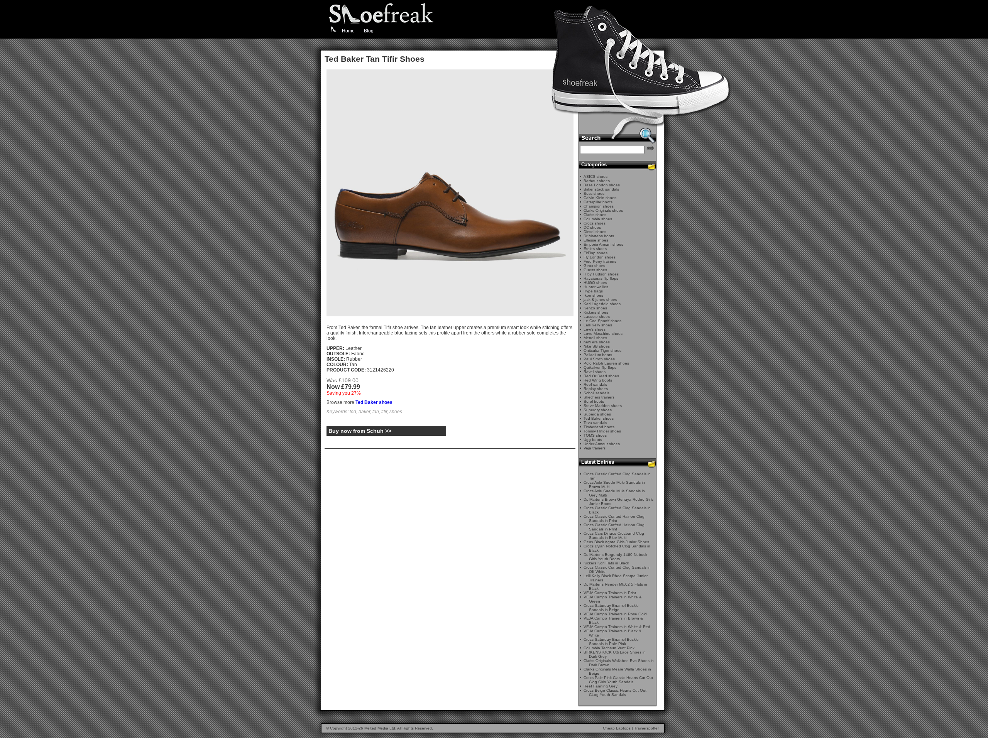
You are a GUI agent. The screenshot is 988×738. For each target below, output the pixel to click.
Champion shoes (599, 206)
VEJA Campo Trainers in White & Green (613, 599)
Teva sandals (595, 423)
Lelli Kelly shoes (598, 325)
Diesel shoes (595, 232)
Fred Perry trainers (600, 261)
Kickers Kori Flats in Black (606, 563)
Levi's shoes (595, 329)
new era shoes (597, 342)
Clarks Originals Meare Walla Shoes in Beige (617, 671)
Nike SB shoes (597, 346)
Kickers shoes (596, 312)
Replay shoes (596, 389)
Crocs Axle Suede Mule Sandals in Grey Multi (614, 493)
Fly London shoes (600, 257)
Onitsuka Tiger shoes (602, 350)
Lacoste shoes (597, 316)
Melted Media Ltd (379, 728)
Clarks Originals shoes (603, 210)
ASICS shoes (595, 176)
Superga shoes (597, 414)
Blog (369, 31)
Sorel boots (594, 401)
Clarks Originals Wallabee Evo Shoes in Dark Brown (619, 663)
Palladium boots (598, 355)
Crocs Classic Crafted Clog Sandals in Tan (617, 476)
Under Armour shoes (602, 444)
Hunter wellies (596, 287)
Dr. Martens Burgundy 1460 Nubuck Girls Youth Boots (615, 556)
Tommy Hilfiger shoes (602, 431)
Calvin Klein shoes (600, 198)
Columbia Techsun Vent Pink (609, 648)
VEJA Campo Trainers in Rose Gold (615, 614)
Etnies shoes (595, 249)
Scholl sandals (596, 393)
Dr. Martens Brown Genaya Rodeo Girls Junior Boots (618, 501)
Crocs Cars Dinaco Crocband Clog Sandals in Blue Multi (614, 535)
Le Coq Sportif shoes (602, 321)
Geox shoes (594, 265)
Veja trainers (595, 448)
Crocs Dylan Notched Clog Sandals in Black (617, 548)
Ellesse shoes (596, 240)
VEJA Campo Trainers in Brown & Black (613, 620)
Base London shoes (602, 185)
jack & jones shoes (600, 299)
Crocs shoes (595, 223)
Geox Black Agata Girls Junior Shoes (616, 542)
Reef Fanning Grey (601, 686)
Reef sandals (595, 384)
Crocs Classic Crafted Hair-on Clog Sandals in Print (614, 518)
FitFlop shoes (595, 253)
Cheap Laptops (617, 728)
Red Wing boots (598, 380)
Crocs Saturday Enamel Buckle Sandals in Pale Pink (611, 641)
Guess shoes (595, 270)
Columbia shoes (598, 219)
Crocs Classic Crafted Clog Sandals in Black (617, 510)
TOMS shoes (595, 435)
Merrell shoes (595, 338)
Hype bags (593, 291)
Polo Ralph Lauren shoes (606, 363)
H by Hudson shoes (601, 274)
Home (348, 31)
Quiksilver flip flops (600, 367)
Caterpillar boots (598, 202)
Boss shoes (594, 193)
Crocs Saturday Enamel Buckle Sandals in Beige (611, 607)
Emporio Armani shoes (603, 244)
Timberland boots (599, 427)
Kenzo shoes (595, 308)
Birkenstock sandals (601, 189)
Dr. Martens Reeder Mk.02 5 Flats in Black (615, 586)
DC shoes (592, 227)
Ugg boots (593, 439)
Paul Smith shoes (599, 359)
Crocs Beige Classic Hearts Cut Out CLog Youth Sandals (615, 692)
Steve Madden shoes (603, 406)
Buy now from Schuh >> (359, 431)
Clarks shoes (595, 215)
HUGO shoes (595, 282)
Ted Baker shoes (373, 402)
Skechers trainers (599, 397)
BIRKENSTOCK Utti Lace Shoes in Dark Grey (615, 654)
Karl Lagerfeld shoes (602, 304)
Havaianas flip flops (601, 278)
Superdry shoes (598, 410)
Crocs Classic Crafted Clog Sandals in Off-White (617, 569)
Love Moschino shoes (603, 333)
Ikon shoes (593, 295)
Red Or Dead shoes (601, 376)
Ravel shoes (595, 372)
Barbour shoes (597, 181)
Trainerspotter (646, 728)
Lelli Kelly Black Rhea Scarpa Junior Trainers (616, 578)
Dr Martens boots (599, 236)
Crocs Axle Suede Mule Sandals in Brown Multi (614, 484)
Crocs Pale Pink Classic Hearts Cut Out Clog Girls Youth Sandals (618, 680)
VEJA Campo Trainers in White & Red (617, 627)
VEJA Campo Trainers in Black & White (612, 633)
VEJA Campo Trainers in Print (610, 593)
